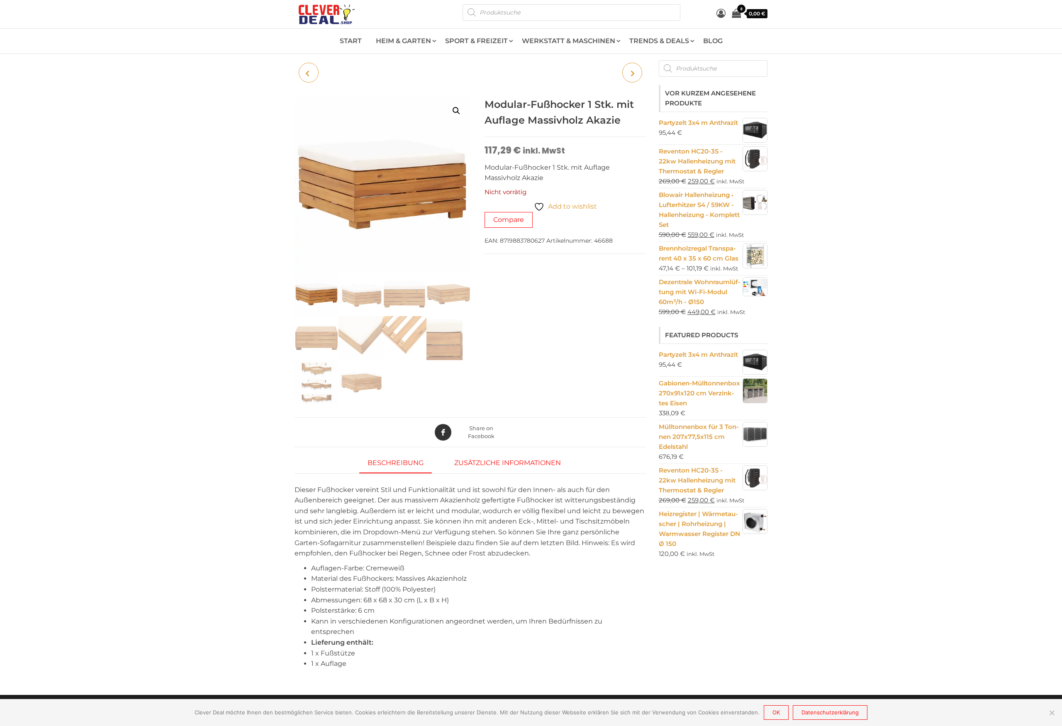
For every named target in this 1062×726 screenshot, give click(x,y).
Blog (713, 41)
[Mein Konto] (721, 13)
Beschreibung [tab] (396, 463)
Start (351, 41)
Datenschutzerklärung (830, 712)
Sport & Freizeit (476, 41)
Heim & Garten (403, 41)
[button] (456, 110)
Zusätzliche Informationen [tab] (507, 463)
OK (776, 712)
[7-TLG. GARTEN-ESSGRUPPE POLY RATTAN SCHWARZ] (632, 73)
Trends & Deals (659, 41)
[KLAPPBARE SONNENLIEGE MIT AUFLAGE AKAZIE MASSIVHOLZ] (309, 73)
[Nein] (1051, 713)
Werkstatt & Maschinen (568, 41)
